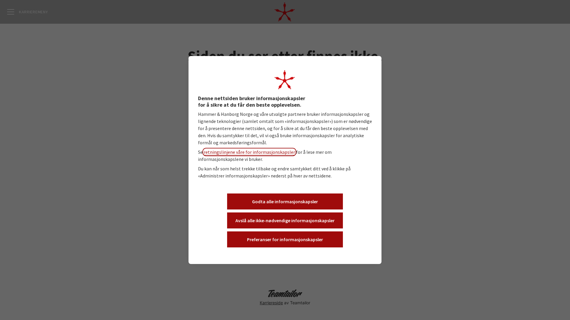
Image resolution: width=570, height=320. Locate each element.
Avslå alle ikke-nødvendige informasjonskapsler (285, 220)
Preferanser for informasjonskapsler (285, 239)
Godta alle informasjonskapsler (285, 201)
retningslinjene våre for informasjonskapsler (249, 152)
